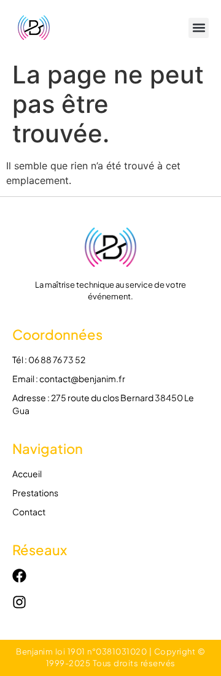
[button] (198, 28)
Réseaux (39, 549)
